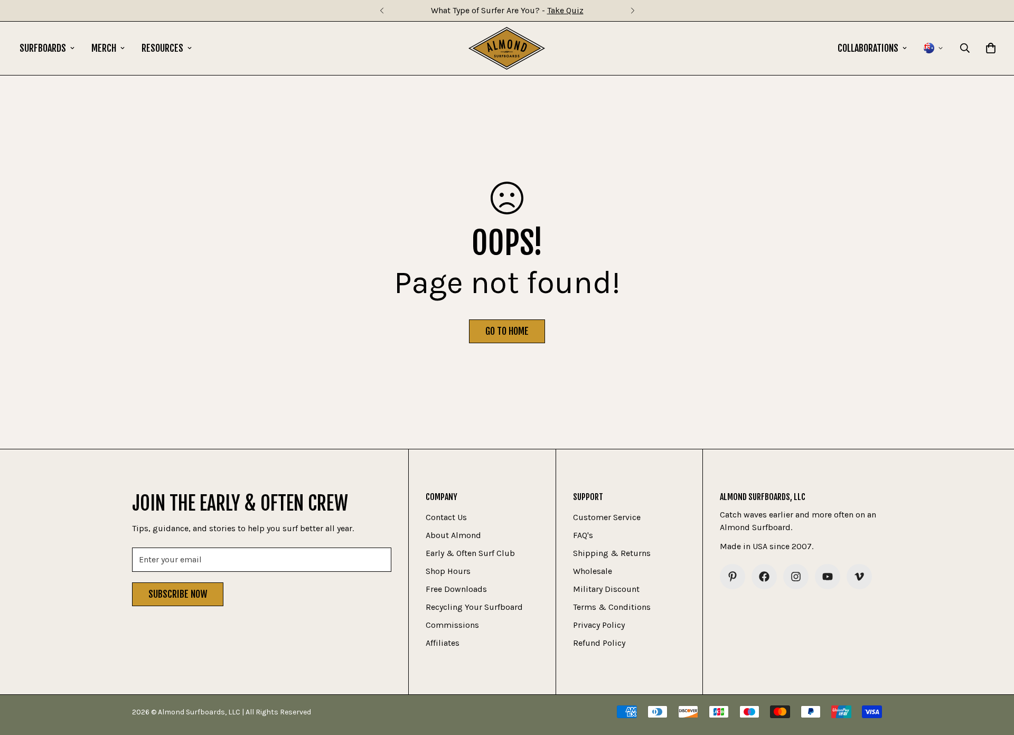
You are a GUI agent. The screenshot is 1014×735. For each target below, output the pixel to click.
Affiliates (442, 643)
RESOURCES (162, 48)
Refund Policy (599, 643)
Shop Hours (448, 571)
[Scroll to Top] (993, 677)
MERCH (103, 48)
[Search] (965, 48)
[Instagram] (796, 576)
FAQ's (583, 535)
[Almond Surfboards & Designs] (506, 48)
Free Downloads (456, 589)
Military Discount (606, 589)
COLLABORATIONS (868, 48)
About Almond (453, 535)
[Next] (632, 10)
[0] (991, 48)
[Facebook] (764, 576)
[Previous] (381, 10)
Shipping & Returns (612, 553)
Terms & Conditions (612, 607)
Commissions (452, 625)
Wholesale (592, 571)
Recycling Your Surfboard (474, 607)
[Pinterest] (732, 576)
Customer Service (607, 517)
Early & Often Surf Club (470, 553)
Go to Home (507, 331)
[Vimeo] (859, 576)
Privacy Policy (599, 625)
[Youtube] (827, 576)
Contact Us (446, 517)
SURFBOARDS (43, 48)
